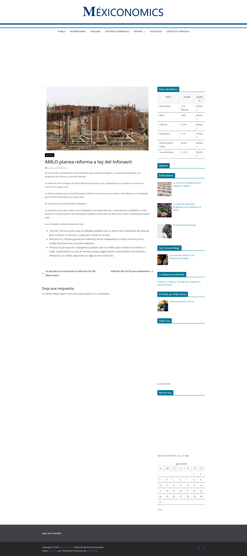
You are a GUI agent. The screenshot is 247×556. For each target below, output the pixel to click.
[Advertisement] (123, 65)
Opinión (138, 31)
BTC (174, 455)
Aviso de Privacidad (51, 533)
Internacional (78, 31)
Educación (156, 31)
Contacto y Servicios (177, 31)
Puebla (61, 31)
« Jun (159, 509)
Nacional (95, 31)
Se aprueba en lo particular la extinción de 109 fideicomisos (70, 273)
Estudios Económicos (117, 31)
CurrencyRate (163, 383)
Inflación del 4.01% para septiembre (130, 271)
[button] (144, 31)
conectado (72, 293)
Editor (65, 168)
